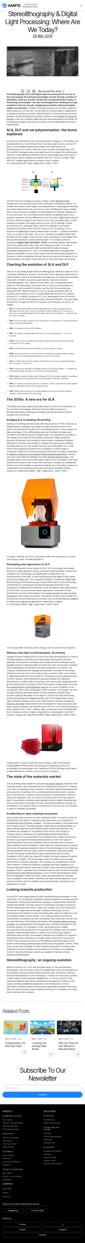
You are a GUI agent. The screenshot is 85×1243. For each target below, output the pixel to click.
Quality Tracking (8, 1147)
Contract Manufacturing (52, 1136)
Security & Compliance (12, 1169)
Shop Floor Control (9, 1144)
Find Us (6, 1218)
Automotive (48, 1154)
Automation (7, 1152)
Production (7, 1134)
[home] (20, 5)
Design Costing (7, 1155)
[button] (81, 6)
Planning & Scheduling (10, 1138)
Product (7, 1111)
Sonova (46, 902)
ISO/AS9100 (6, 1179)
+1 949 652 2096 (37, 1211)
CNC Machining (49, 1120)
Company (7, 1184)
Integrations (6, 1165)
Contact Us (6, 1197)
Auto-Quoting (7, 1120)
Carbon (17, 376)
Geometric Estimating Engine (12, 1123)
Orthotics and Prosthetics (53, 1164)
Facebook (42, 1235)
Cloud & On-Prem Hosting (11, 1176)
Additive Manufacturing (52, 1123)
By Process (49, 1116)
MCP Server (6, 1158)
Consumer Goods (50, 1157)
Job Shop (47, 1133)
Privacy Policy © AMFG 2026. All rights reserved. (20, 1204)
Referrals (5, 1193)
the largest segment (54, 783)
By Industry (49, 1147)
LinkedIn (22, 1230)
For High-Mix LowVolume (51, 1128)
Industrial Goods (49, 1161)
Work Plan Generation (10, 1126)
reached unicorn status (58, 457)
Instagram (63, 1230)
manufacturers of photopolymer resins (28, 687)
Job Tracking (7, 1141)
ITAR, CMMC (7, 1173)
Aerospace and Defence (52, 1151)
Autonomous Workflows (11, 1162)
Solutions (50, 1111)
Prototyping (48, 1139)
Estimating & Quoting (11, 1116)
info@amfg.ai (13, 1211)
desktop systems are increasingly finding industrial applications (38, 454)
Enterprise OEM (49, 1143)
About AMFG (7, 1189)
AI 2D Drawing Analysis (10, 1129)
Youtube (22, 1224)
